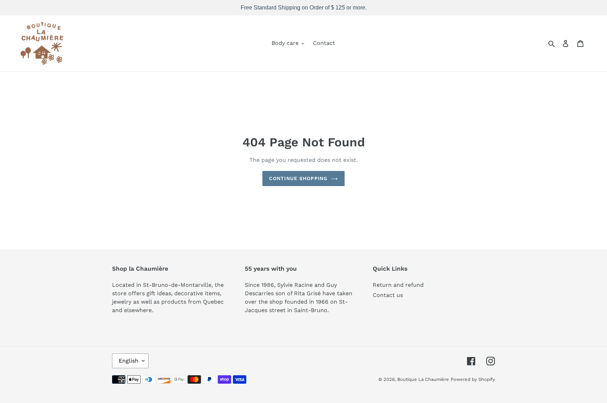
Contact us (388, 295)
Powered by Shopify (473, 379)
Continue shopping (298, 178)
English (128, 360)
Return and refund (398, 285)
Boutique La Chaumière (423, 379)
